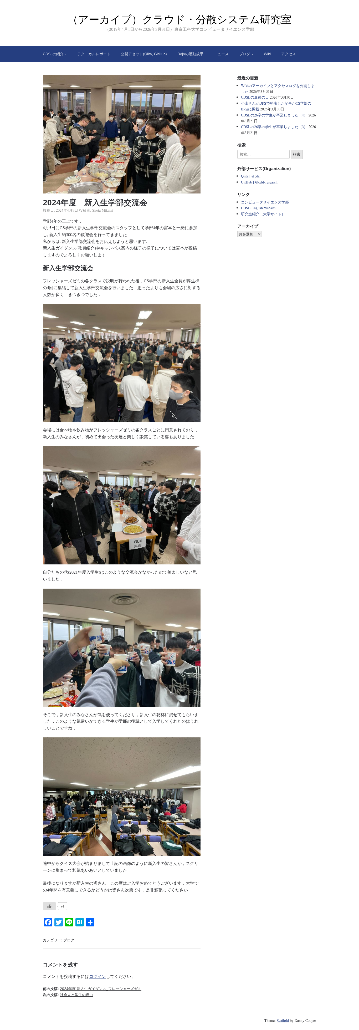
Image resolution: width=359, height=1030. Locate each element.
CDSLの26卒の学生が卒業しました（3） (274, 126)
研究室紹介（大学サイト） (263, 213)
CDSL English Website (258, 207)
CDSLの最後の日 (255, 97)
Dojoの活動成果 (190, 54)
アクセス (288, 54)
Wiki (267, 54)
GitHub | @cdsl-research (259, 182)
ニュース (221, 54)
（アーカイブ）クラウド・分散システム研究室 (179, 19)
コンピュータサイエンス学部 (265, 202)
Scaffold (283, 1020)
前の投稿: (92, 989)
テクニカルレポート (93, 54)
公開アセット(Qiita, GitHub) (144, 54)
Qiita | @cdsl (250, 176)
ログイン (97, 976)
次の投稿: (68, 995)
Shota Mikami (102, 210)
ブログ (244, 54)
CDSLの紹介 (53, 54)
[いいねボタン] (49, 906)
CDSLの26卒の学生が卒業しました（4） (274, 115)
